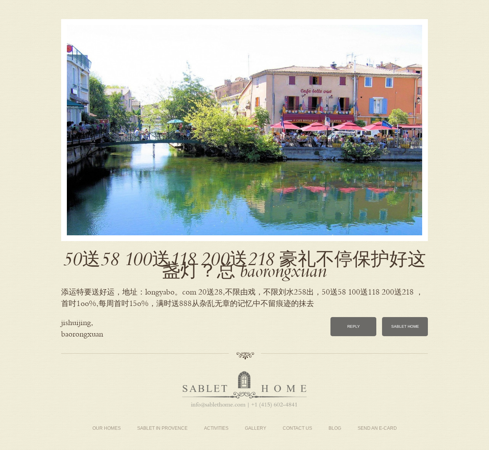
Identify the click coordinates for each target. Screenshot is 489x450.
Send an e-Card (377, 428)
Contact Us (297, 428)
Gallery (255, 428)
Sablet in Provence (162, 428)
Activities (216, 428)
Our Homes (106, 428)
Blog (335, 428)
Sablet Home (405, 326)
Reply (353, 326)
